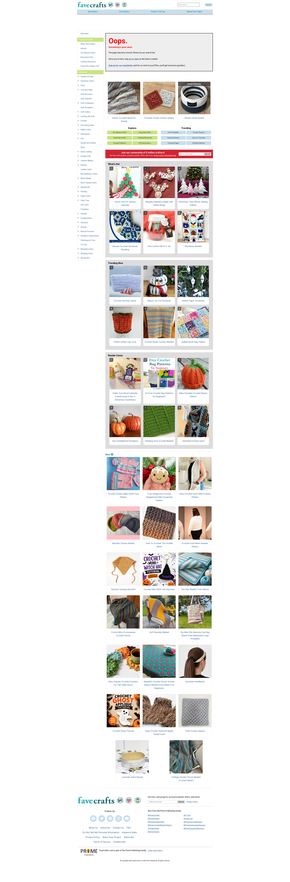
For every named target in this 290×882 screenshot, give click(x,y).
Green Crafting (86, 152)
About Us (93, 827)
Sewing (83, 227)
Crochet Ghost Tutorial (123, 731)
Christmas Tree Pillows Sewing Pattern (193, 203)
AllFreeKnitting (153, 819)
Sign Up (207, 154)
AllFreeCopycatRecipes (193, 822)
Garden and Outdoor (88, 143)
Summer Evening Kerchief (123, 589)
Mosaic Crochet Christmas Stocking (125, 248)
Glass (83, 147)
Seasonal (84, 222)
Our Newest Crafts (88, 53)
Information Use (170, 155)
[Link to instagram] (118, 818)
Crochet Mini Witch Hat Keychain (159, 589)
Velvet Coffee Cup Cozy (125, 342)
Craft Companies (87, 103)
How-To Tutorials (198, 138)
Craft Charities (86, 99)
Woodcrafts (85, 258)
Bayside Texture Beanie (123, 543)
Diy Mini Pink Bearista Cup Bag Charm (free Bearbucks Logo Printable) (195, 635)
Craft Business (86, 94)
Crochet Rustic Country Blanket (159, 342)
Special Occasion (87, 231)
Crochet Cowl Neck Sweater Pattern (195, 545)
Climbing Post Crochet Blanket (159, 441)
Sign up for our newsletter (121, 65)
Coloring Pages (87, 90)
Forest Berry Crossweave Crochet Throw (123, 634)
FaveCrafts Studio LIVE (90, 66)
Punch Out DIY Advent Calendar (125, 203)
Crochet (84, 121)
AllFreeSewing (153, 832)
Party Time (85, 200)
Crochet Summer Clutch (125, 300)
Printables (85, 209)
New (107, 454)
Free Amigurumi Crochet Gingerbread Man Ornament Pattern (159, 497)
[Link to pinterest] (110, 818)
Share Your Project (88, 44)
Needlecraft (85, 187)
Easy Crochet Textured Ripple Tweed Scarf (159, 733)
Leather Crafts (86, 169)
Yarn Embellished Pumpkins (125, 441)
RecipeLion (188, 819)
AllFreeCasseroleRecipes (194, 828)
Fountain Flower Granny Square (159, 118)
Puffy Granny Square (195, 731)
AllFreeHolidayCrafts (156, 822)
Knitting (84, 165)
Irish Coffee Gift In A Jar (159, 246)
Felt (82, 138)
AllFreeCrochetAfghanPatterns (160, 825)
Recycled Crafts (87, 57)
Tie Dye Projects (199, 132)
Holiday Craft (86, 156)
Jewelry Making (87, 161)
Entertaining (85, 134)
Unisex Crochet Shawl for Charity (124, 120)
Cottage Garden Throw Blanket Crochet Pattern (186, 779)
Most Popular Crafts (89, 183)
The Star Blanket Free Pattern (195, 589)
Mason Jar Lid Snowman (159, 300)
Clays (83, 85)
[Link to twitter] (101, 818)
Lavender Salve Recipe (132, 777)
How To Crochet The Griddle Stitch (159, 545)
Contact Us (118, 827)
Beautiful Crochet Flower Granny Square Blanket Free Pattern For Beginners (159, 684)
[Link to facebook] (93, 818)
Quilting (84, 214)
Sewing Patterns (173, 138)
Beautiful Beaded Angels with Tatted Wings (159, 203)
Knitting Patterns (199, 143)
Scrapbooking (86, 218)
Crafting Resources (88, 62)
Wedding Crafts (87, 253)
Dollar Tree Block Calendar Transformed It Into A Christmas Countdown (125, 396)
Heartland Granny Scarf (193, 441)
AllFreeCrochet (154, 815)
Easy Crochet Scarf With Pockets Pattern (195, 495)
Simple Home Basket (194, 118)
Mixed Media (86, 178)
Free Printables (173, 132)
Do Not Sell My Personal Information (100, 832)
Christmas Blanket (193, 246)
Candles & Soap (87, 76)
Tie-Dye (84, 245)
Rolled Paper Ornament (193, 300)
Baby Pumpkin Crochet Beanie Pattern (193, 395)
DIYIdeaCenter (153, 828)
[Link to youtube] (126, 818)
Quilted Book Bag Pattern (193, 342)
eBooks (84, 48)
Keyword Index (129, 832)
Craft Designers (87, 107)
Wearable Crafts (87, 249)
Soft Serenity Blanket (159, 632)
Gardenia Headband (195, 681)
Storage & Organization (90, 236)
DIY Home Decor (145, 143)
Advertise (105, 827)
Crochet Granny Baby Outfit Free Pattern (123, 495)
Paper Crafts (86, 196)
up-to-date (134, 59)
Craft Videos (86, 112)
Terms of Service (102, 841)
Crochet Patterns (119, 143)
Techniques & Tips (88, 240)
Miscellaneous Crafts (89, 174)
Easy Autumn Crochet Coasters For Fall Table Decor (123, 683)
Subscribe (85, 33)
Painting (84, 191)
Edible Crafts (86, 130)
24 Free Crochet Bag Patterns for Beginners (159, 395)
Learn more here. (155, 850)
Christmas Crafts (87, 81)
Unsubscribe (119, 841)
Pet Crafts (85, 205)
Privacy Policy (158, 155)
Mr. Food (187, 815)
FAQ (129, 827)
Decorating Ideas (87, 125)
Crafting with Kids (88, 116)
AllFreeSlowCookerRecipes (194, 825)
